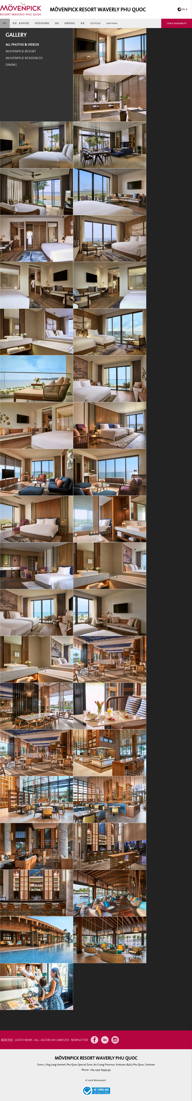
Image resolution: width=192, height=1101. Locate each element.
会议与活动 (95, 23)
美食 (82, 23)
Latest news (111, 23)
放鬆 (57, 23)
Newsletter (79, 1039)
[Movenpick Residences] (109, 97)
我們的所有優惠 (42, 23)
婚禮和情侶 (69, 23)
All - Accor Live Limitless (51, 1039)
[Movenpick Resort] (109, 51)
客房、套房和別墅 (21, 23)
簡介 (5, 23)
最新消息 (7, 1039)
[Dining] (109, 659)
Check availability (176, 23)
